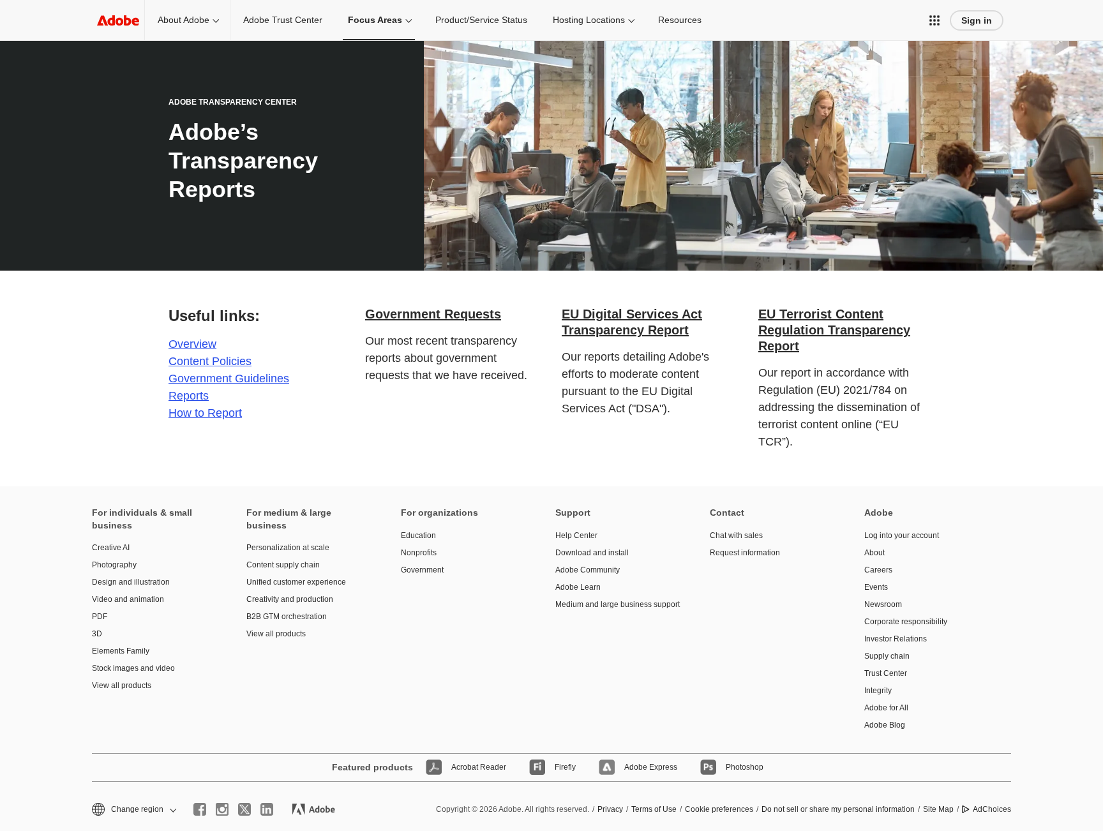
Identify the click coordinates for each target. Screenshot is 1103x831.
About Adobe (183, 20)
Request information (745, 552)
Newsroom (883, 604)
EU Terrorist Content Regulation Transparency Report (834, 330)
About (874, 552)
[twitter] (244, 809)
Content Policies (210, 361)
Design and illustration (131, 582)
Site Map (938, 809)
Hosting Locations (589, 20)
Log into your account (901, 535)
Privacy (610, 809)
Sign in (976, 20)
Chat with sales (736, 535)
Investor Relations (895, 638)
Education (418, 535)
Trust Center (885, 673)
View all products (121, 685)
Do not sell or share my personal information (838, 809)
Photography (114, 564)
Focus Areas (375, 20)
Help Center (576, 535)
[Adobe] (118, 20)
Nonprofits (419, 552)
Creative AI (111, 547)
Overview (192, 344)
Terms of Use (654, 809)
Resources (680, 20)
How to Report (205, 413)
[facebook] (199, 809)
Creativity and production (289, 599)
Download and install (592, 552)
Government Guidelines (229, 378)
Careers (878, 569)
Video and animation (128, 599)
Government (422, 569)
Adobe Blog (884, 725)
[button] (934, 20)
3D (97, 633)
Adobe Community (587, 569)
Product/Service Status (481, 20)
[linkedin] (266, 809)
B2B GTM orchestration (286, 616)
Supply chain (887, 656)
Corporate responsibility (905, 621)
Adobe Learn (578, 587)
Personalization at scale (287, 547)
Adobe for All (886, 707)
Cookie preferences (719, 809)
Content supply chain (283, 564)
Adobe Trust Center (282, 20)
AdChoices (992, 809)
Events (876, 587)
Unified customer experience (296, 582)
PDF (99, 616)
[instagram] (222, 809)
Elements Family (120, 651)
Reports (189, 395)
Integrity (878, 690)
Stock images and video (133, 668)
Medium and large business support (613, 604)
